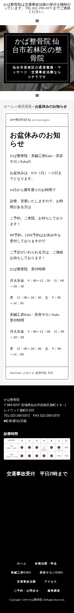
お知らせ (28, 373)
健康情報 (40, 373)
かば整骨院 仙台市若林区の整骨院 (37, 49)
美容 (50, 373)
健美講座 (25, 106)
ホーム (9, 106)
